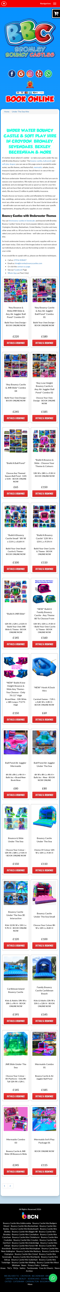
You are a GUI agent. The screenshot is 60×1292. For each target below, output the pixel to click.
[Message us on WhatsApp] (48, 73)
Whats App (12, 273)
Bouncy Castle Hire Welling (23, 1262)
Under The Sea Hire (20, 111)
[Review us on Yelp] (39, 73)
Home (6, 111)
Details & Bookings (16, 343)
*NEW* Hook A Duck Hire (44, 689)
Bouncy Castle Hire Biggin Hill (25, 1231)
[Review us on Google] (21, 73)
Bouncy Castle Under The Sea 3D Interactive (15, 915)
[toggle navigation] (55, 3)
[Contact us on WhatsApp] (53, 1278)
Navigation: (45, 3)
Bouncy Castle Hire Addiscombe (17, 1223)
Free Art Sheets (46, 1268)
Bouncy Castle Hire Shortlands (26, 1257)
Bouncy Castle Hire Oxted (26, 1254)
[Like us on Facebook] (11, 73)
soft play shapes (8, 164)
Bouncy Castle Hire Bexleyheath (24, 1229)
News (23, 1265)
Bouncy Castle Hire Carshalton (25, 1234)
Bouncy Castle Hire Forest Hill (25, 1245)
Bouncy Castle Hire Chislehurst (26, 1237)
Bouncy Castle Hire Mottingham (26, 1248)
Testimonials (32, 1268)
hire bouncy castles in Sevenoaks (22, 221)
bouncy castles (36, 161)
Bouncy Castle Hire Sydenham (24, 1259)
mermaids (38, 167)
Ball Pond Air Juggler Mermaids (15, 764)
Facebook (18, 270)
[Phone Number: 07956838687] (30, 99)
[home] (3, 3)
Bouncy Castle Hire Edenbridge (25, 1243)
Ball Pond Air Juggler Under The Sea (44, 764)
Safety (22, 1268)
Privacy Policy (34, 1265)
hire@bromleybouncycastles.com (28, 263)
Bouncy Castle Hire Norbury (28, 1251)
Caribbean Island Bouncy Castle (15, 990)
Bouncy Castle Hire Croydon (26, 1240)
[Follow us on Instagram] (30, 73)
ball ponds (47, 161)
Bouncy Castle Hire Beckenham (24, 1226)
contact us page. (23, 266)
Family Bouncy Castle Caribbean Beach (44, 990)
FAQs (15, 1268)
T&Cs (9, 1268)
